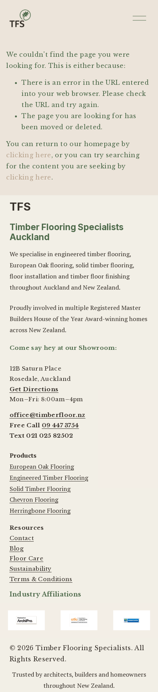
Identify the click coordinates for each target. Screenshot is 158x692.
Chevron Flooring (34, 499)
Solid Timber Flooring (40, 488)
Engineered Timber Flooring (49, 477)
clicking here (28, 155)
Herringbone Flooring (40, 510)
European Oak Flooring (42, 466)
